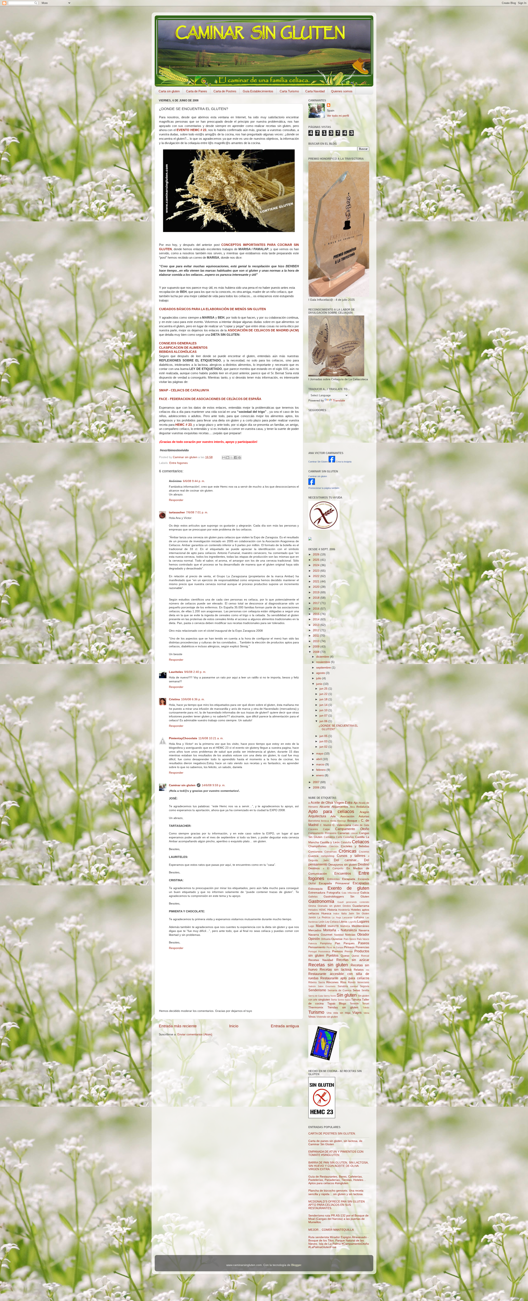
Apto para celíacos (331, 811)
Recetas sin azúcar (352, 960)
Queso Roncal (360, 955)
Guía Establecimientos (258, 91)
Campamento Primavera (322, 833)
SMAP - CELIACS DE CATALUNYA (184, 390)
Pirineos (349, 947)
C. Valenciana (341, 825)
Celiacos (360, 841)
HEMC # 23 (183, 424)
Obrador (363, 934)
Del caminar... (346, 860)
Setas (356, 990)
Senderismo (317, 990)
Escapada (348, 879)
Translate (339, 400)
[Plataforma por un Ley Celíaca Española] (323, 528)
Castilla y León (329, 842)
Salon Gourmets (327, 986)
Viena (366, 1013)
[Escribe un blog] (228, 457)
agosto (321, 673)
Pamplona (326, 943)
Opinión (314, 939)
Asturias (364, 816)
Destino (363, 864)
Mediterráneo (360, 926)
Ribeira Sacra (316, 982)
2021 (316, 581)
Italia (344, 913)
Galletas (313, 896)
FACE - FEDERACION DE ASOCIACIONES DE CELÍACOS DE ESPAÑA (210, 399)
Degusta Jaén (318, 860)
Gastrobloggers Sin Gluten (346, 896)
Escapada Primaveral (334, 883)
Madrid (321, 926)
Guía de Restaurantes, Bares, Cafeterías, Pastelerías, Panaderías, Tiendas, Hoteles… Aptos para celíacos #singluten (337, 1180)
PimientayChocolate (183, 738)
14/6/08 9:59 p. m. (213, 785)
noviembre (323, 662)
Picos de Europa (334, 947)
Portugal (312, 951)
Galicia (364, 892)
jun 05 (323, 736)
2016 (316, 608)
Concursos (315, 851)
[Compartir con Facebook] (235, 457)
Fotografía (333, 892)
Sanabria (343, 986)
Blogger (296, 1265)
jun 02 (323, 746)
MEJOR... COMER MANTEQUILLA (331, 1229)
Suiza (347, 999)
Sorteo (341, 999)
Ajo (356, 802)
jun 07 (323, 715)
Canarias (343, 833)
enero (320, 775)
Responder (176, 500)
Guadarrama (360, 905)
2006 (316, 787)
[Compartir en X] (232, 457)
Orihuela (326, 939)
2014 (316, 619)
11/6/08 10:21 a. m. (211, 738)
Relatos (359, 969)
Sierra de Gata (315, 996)
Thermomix (315, 1007)
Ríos (343, 982)
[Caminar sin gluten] (311, 484)
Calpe (326, 829)
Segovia (364, 986)
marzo (320, 764)
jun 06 (323, 721)
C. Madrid (325, 825)
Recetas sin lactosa (335, 969)
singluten (324, 999)
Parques (349, 943)
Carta (339, 837)
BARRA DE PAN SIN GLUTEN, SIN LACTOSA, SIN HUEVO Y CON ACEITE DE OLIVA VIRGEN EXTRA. (338, 1166)
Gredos (347, 905)
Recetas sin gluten (328, 964)
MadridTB (333, 926)
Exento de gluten (348, 888)
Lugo (311, 926)
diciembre (323, 656)
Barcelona (314, 820)
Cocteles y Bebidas (355, 846)
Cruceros (364, 851)
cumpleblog (327, 856)
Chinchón (333, 846)
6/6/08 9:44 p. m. (194, 481)
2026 (316, 554)
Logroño (352, 922)
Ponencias (362, 947)
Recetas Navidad (320, 960)
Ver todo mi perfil (338, 115)
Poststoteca (324, 951)
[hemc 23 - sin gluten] (321, 1117)
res (367, 970)
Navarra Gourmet (320, 934)
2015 (316, 614)
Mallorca (345, 926)
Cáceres (313, 829)
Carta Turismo (289, 91)
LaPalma (359, 917)
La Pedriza (323, 917)
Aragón (364, 812)
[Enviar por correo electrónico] (224, 457)
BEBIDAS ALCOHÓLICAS (178, 351)
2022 (316, 576)
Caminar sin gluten (182, 785)
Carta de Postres (224, 91)
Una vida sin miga (339, 1012)
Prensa (349, 951)
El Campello (335, 868)
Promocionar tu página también (323, 488)
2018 (316, 597)
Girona (312, 905)
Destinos (314, 868)
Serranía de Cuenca (339, 990)
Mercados (314, 930)
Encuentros (342, 873)
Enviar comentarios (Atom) (194, 1034)
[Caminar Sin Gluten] (332, 461)
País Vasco (363, 939)
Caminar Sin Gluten (318, 461)
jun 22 (323, 694)
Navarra (364, 930)
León (321, 921)
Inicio (233, 1026)
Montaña (329, 930)
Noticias (350, 934)
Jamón (312, 917)
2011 (316, 635)
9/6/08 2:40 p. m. (195, 671)
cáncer (354, 833)
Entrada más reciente (178, 1026)
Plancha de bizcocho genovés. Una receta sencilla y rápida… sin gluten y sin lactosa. (335, 1192)
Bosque (352, 820)
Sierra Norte (330, 996)
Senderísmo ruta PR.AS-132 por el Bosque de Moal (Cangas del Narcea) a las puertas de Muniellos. (338, 1219)
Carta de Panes (196, 91)
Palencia (312, 943)
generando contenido (357, 902)
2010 (316, 641)
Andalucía (362, 806)
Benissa (325, 821)
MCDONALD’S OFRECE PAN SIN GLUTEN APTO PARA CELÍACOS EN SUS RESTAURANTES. (336, 1205)
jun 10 (323, 710)
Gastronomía (321, 901)
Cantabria (329, 837)
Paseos (363, 943)
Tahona (356, 999)
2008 (316, 651)
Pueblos (332, 955)
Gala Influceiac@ (350, 893)
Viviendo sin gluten (327, 1016)
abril (319, 759)
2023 (316, 570)
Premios (337, 951)
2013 (316, 624)
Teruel (365, 1003)
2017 (316, 603)
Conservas (330, 851)
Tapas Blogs (336, 1003)
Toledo (366, 1007)
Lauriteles (176, 671)
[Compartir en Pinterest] (239, 457)
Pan (337, 943)
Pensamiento (316, 947)
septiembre (324, 667)
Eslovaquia (315, 888)
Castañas (348, 837)
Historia (332, 909)
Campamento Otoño (352, 829)
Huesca (326, 913)
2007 (316, 782)
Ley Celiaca (332, 921)
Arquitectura (317, 816)
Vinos (312, 1016)
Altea (352, 807)
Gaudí (340, 902)
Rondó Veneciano (358, 982)
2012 (316, 630)
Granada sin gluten (329, 905)
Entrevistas (333, 879)
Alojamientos (339, 806)
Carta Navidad (315, 91)
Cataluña (346, 842)
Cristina (174, 699)
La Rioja (336, 917)
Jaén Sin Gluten (359, 913)
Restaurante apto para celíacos (344, 978)
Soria (334, 999)
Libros (343, 921)
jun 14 (323, 704)
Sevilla (365, 990)
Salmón (312, 986)
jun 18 (323, 699)
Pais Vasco (350, 939)
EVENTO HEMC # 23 (191, 130)
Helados (313, 909)
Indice (336, 913)
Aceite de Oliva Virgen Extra (331, 802)
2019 (316, 592)
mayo (320, 753)
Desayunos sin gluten (342, 864)
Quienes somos (341, 91)
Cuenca (313, 856)
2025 (316, 559)
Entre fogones (178, 463)
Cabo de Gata (360, 825)
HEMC (322, 909)
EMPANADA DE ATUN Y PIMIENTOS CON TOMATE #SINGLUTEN (335, 1153)
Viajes (357, 1012)
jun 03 (323, 741)
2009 (316, 646)
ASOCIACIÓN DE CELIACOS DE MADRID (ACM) (263, 330)
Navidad (339, 934)
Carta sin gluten (169, 91)
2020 (316, 586)
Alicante (324, 806)
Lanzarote (347, 917)
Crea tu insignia (343, 461)
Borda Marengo (338, 821)
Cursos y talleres (351, 856)
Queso (345, 955)
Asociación (347, 816)
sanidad (354, 986)
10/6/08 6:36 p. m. (193, 699)
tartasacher (177, 512)
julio (319, 678)
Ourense (337, 939)
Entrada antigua (285, 1026)
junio (319, 683)
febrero (321, 769)
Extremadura (316, 892)
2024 (316, 565)
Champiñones (317, 846)
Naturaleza (349, 930)
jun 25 (323, 688)
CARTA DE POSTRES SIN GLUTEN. (332, 1133)
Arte (333, 816)
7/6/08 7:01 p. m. (197, 512)
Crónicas (347, 851)
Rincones (332, 982)
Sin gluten (347, 995)
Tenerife (354, 1003)
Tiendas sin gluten (343, 1007)
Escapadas (361, 883)
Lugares (363, 921)
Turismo (316, 1012)
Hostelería (344, 909)
